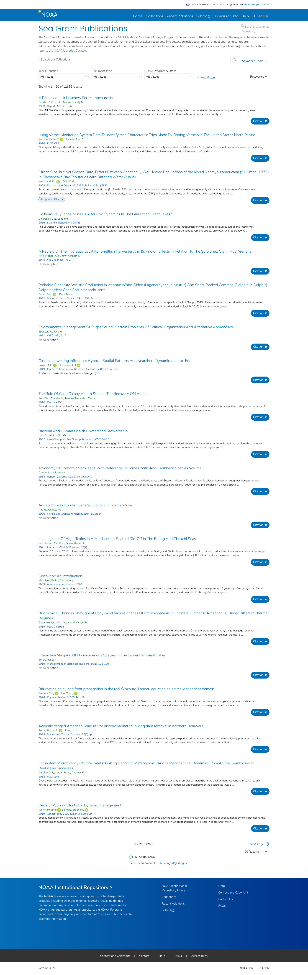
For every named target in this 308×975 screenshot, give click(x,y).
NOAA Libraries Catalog (70, 51)
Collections (154, 16)
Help (245, 16)
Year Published (48, 71)
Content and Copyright (233, 892)
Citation (258, 121)
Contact (144, 956)
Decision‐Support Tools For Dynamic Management (79, 805)
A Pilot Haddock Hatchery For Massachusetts (75, 97)
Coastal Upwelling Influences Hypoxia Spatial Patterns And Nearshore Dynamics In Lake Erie (114, 360)
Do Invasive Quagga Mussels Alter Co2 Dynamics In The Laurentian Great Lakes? (105, 214)
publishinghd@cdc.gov (172, 863)
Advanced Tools (252, 61)
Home (138, 16)
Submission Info (226, 16)
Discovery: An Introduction (60, 575)
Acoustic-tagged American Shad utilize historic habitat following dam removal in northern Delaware (120, 725)
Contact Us (225, 899)
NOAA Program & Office (160, 71)
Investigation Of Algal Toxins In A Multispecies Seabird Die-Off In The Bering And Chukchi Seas (117, 538)
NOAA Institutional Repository (73, 887)
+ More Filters (206, 77)
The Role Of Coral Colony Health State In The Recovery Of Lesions (92, 393)
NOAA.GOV (246, 968)
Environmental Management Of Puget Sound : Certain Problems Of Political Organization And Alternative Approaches (135, 326)
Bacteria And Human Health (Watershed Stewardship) (83, 430)
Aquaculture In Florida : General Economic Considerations (85, 505)
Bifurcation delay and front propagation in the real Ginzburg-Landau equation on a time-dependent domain (126, 688)
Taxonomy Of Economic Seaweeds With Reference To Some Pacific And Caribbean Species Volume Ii (121, 468)
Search (262, 16)
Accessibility (199, 956)
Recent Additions (179, 16)
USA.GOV (264, 968)
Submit (201, 16)
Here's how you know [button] (255, 4)
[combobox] (63, 76)
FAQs (222, 906)
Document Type (101, 71)
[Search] (234, 59)
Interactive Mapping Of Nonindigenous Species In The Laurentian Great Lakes (102, 655)
